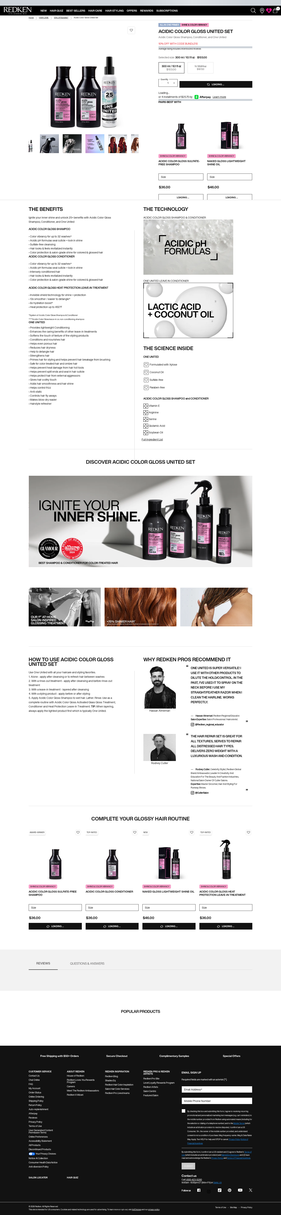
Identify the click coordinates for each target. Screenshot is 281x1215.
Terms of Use (35, 1126)
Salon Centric (149, 1091)
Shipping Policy (36, 1100)
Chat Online (34, 1080)
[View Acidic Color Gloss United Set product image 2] (49, 143)
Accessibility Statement (40, 1141)
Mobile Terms (238, 1123)
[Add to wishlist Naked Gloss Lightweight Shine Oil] (191, 832)
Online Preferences (38, 1136)
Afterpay (33, 1113)
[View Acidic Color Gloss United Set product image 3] (72, 143)
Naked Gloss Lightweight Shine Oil (226, 163)
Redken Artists (150, 1087)
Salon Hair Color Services (117, 1088)
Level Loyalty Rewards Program (159, 1082)
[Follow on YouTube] (240, 1190)
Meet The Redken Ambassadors (83, 1090)
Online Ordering (36, 1096)
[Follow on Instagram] (209, 1190)
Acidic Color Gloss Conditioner (109, 891)
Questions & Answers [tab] (87, 963)
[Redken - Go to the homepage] (17, 10)
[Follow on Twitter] (250, 1190)
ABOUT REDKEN (75, 1071)
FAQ (31, 1084)
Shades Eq (110, 1080)
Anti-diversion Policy (39, 1166)
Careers (71, 1086)
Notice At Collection (38, 1158)
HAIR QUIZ (72, 1177)
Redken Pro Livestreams (117, 1093)
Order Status (35, 1092)
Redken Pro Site (151, 1078)
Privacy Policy (35, 1121)
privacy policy (153, 1209)
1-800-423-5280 (193, 1179)
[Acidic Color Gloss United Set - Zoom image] (84, 78)
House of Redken (75, 1075)
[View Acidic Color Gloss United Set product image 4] (94, 143)
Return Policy (35, 1105)
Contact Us (34, 1075)
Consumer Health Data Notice (43, 1162)
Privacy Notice (217, 1158)
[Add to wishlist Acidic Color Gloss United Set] (131, 30)
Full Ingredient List (152, 439)
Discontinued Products (40, 1149)
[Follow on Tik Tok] (219, 1190)
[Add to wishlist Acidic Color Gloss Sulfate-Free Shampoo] (78, 832)
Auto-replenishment (38, 1109)
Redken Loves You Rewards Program (81, 1081)
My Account (34, 1088)
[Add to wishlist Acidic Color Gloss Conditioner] (134, 832)
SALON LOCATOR (38, 1177)
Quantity (164, 79)
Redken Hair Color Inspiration (119, 1084)
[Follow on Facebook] (198, 1190)
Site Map (233, 1207)
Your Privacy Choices (45, 1153)
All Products (35, 1145)
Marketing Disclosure (230, 1155)
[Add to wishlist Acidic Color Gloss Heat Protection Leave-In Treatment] (248, 832)
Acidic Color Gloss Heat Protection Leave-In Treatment (222, 893)
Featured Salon (150, 1095)
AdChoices (136, 1209)
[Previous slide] (25, 77)
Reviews (33, 1117)
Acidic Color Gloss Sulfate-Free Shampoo (179, 163)
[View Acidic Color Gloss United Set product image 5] (117, 143)
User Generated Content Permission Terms (41, 1131)
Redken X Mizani (75, 1094)
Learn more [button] (219, 97)
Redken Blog (111, 1076)
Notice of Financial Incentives (238, 1158)
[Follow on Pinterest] (229, 1190)
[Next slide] (142, 77)
